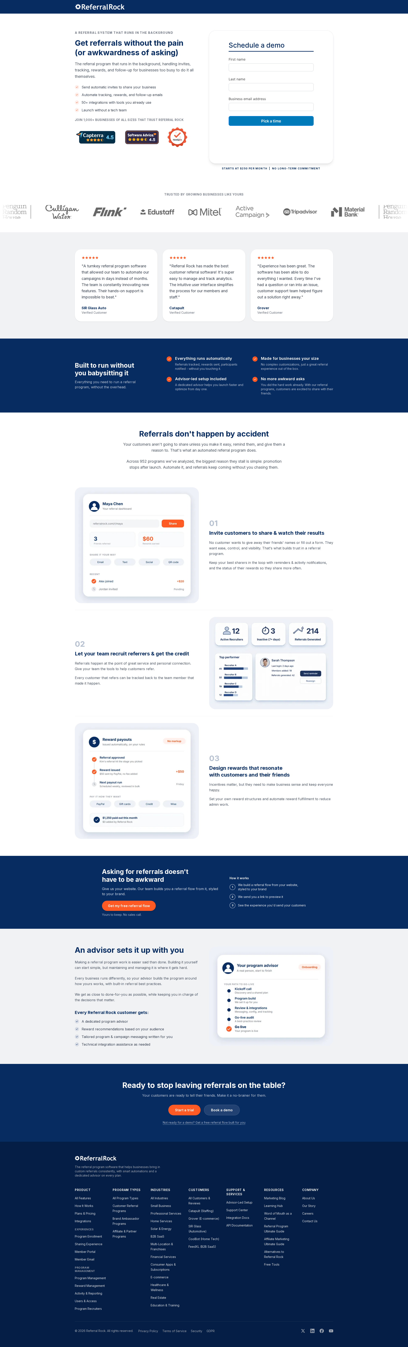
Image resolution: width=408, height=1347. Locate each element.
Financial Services (163, 1257)
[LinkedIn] (312, 1331)
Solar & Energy (161, 1229)
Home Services (161, 1221)
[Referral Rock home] (204, 6)
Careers (307, 1213)
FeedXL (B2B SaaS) (202, 1246)
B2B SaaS (157, 1236)
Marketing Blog (274, 1198)
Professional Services (166, 1213)
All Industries (159, 1198)
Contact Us (309, 1221)
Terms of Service (174, 1331)
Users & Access (86, 1301)
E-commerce (160, 1277)
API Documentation (239, 1225)
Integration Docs (237, 1217)
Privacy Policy (148, 1331)
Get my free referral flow (129, 906)
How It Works (84, 1206)
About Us (308, 1198)
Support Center (237, 1210)
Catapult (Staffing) (201, 1211)
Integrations (83, 1221)
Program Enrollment (88, 1236)
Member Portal (85, 1251)
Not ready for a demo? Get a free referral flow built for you (204, 1122)
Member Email (84, 1259)
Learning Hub (273, 1206)
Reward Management (90, 1285)
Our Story (309, 1206)
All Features (83, 1198)
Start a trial (184, 1110)
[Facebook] (322, 1331)
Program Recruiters (88, 1308)
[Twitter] (303, 1331)
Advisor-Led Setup (239, 1202)
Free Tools (271, 1264)
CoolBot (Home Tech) (203, 1239)
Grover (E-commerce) (203, 1218)
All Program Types (125, 1198)
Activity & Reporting (88, 1293)
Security (196, 1331)
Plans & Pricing (85, 1213)
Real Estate (158, 1297)
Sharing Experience (88, 1244)
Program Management (90, 1278)
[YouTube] (331, 1331)
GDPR (211, 1331)
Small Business (161, 1206)
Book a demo (222, 1110)
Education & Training (165, 1305)
